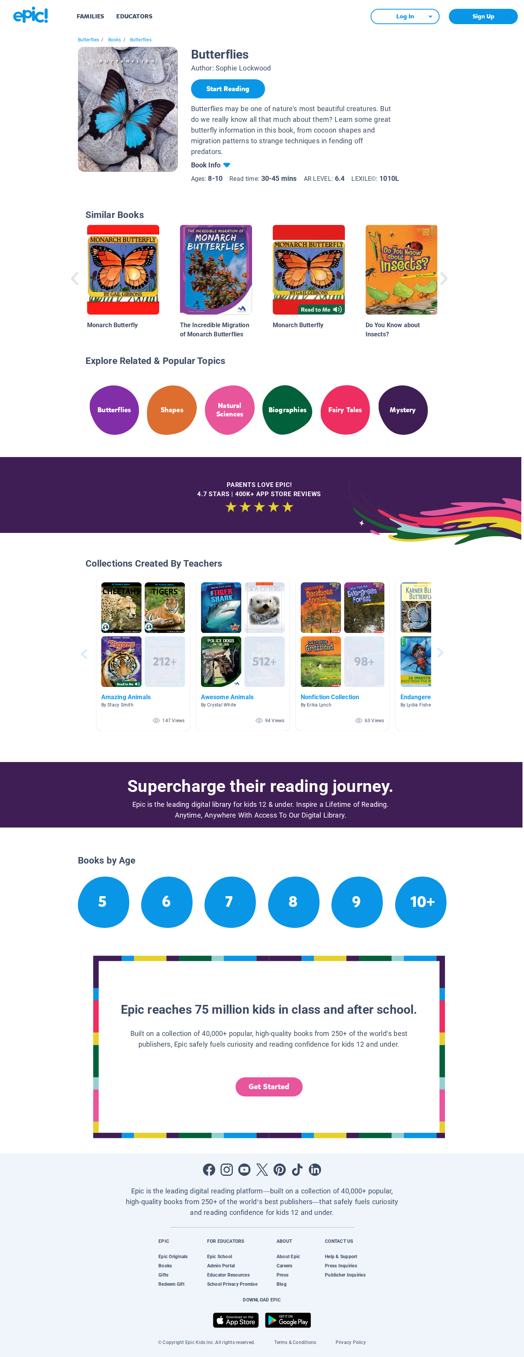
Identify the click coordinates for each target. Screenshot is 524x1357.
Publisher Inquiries (345, 1275)
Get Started (269, 1087)
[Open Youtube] (244, 1170)
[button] (143, 654)
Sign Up (483, 16)
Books (114, 40)
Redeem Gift (171, 1284)
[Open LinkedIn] (315, 1170)
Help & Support (341, 1256)
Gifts (163, 1275)
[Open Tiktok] (297, 1170)
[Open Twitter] (262, 1170)
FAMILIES (90, 16)
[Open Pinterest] (280, 1170)
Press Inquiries (341, 1265)
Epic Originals (173, 1256)
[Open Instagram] (227, 1170)
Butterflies (88, 40)
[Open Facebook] (209, 1170)
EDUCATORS (134, 16)
